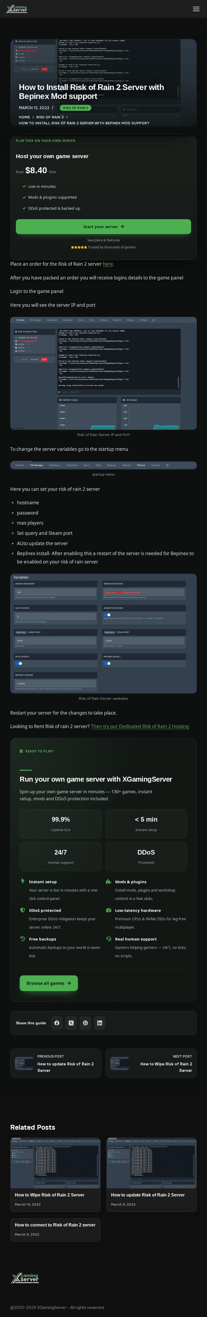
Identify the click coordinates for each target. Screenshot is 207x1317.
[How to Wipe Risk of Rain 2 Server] (55, 1163)
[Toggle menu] (196, 9)
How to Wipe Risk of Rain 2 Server (49, 1194)
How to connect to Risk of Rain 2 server (55, 1224)
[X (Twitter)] (71, 1023)
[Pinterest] (85, 1023)
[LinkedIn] (100, 1023)
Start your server (100, 226)
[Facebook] (57, 1023)
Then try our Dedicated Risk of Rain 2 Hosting (140, 726)
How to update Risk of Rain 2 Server (148, 1194)
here (108, 264)
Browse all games (45, 983)
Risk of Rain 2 (75, 108)
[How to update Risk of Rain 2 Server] (151, 1163)
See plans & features (103, 240)
